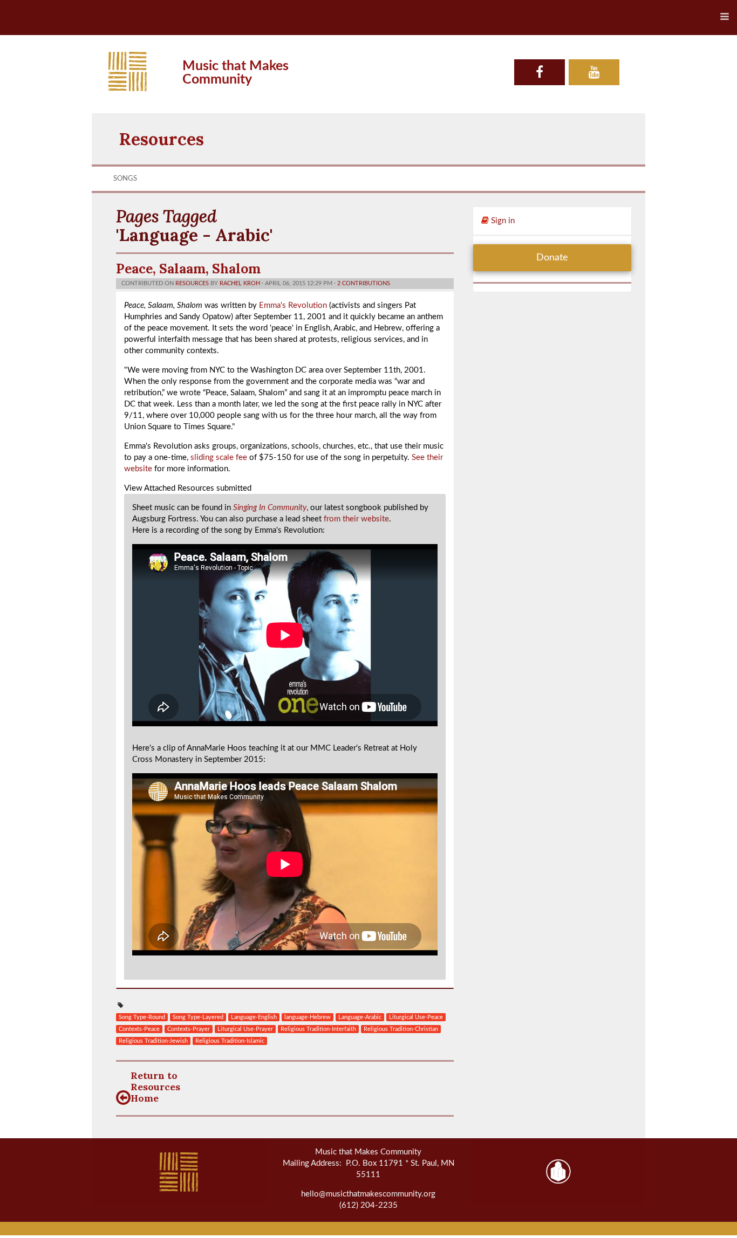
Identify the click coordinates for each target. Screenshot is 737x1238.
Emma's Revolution (293, 305)
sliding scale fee (218, 457)
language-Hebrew (307, 1017)
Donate (552, 258)
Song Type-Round (142, 1017)
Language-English (254, 1017)
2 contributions (363, 283)
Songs (125, 178)
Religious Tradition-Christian (401, 1029)
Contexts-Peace (139, 1029)
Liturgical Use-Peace (416, 1017)
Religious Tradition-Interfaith (318, 1029)
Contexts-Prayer (188, 1029)
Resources (161, 138)
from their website (356, 519)
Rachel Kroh (240, 283)
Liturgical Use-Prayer (245, 1029)
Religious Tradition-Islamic (229, 1041)
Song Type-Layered (198, 1017)
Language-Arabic (359, 1017)
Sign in (502, 221)
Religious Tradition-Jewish (153, 1041)
